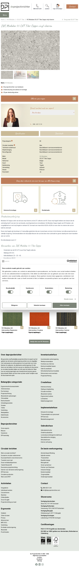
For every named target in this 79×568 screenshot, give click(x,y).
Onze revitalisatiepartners (9, 462)
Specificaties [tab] (20, 133)
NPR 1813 (4, 522)
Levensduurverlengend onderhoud (51, 435)
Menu (5, 15)
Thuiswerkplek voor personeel (50, 414)
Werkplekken (5, 412)
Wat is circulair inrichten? (8, 453)
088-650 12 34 (46, 488)
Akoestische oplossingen (8, 396)
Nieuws (3, 430)
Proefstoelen (5, 532)
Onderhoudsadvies (46, 432)
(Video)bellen (5, 497)
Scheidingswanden (7, 403)
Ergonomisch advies (47, 396)
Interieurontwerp (46, 387)
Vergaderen (4, 488)
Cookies (39, 557)
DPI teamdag (5, 435)
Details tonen (68, 299)
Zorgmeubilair (45, 474)
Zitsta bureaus (5, 389)
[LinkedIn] (39, 564)
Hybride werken (45, 455)
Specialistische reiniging (48, 437)
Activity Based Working (48, 453)
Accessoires (4, 417)
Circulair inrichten (46, 391)
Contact (72, 6)
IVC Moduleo (11, 19)
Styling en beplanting (47, 389)
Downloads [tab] (59, 133)
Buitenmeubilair (45, 472)
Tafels (3, 408)
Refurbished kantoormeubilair (50, 371)
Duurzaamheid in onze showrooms (11, 458)
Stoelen (3, 405)
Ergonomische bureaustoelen (10, 386)
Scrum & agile (5, 500)
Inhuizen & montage (47, 412)
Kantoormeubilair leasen (48, 366)
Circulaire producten (7, 474)
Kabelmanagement (47, 401)
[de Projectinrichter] (15, 7)
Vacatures (4, 433)
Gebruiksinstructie (46, 430)
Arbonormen (5, 520)
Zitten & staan (5, 515)
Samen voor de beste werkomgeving (12, 469)
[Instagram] (42, 564)
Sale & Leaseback (46, 368)
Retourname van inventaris (49, 373)
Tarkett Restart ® (6, 465)
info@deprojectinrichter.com (51, 490)
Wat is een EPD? (6, 477)
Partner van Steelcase (47, 467)
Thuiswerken (45, 458)
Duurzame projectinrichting (9, 467)
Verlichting (4, 410)
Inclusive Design (45, 469)
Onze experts (5, 428)
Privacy (3, 518)
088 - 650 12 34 (37, 124)
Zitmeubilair (4, 398)
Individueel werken (6, 490)
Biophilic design (45, 460)
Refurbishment (45, 439)
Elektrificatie (4, 415)
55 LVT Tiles (20, 19)
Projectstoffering (6, 393)
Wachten (3, 495)
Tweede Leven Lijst (7, 460)
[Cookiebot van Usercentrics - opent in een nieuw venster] (68, 261)
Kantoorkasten (5, 400)
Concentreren (5, 492)
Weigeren (14, 305)
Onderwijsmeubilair (47, 477)
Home (3, 19)
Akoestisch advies (46, 394)
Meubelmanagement (47, 419)
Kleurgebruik (44, 462)
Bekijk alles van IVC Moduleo (39, 341)
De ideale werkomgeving (8, 527)
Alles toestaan (64, 305)
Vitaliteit (3, 513)
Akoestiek (4, 530)
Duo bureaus (5, 391)
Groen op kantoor (46, 465)
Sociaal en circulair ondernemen (10, 455)
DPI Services (44, 417)
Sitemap (39, 561)
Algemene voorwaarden (39, 555)
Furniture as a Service (47, 364)
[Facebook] (36, 564)
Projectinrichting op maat (8, 502)
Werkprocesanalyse (47, 361)
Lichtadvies (44, 398)
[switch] (30, 291)
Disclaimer (39, 559)
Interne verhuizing (46, 442)
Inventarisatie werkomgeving (49, 359)
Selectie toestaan (39, 305)
